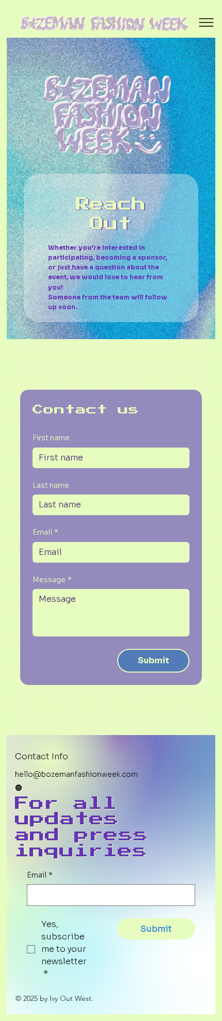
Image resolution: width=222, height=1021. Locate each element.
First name (51, 437)
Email (45, 532)
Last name (51, 485)
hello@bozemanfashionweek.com (76, 774)
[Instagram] (18, 788)
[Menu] (206, 22)
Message (52, 579)
